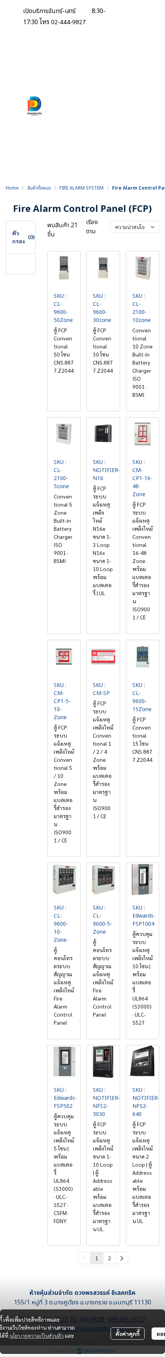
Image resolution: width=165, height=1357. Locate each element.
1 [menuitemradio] (96, 1258)
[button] (117, 105)
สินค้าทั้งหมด (39, 188)
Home (12, 188)
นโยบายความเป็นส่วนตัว (37, 1335)
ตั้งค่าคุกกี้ (128, 1333)
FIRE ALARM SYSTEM (81, 188)
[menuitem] (122, 1258)
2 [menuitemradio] (109, 1258)
